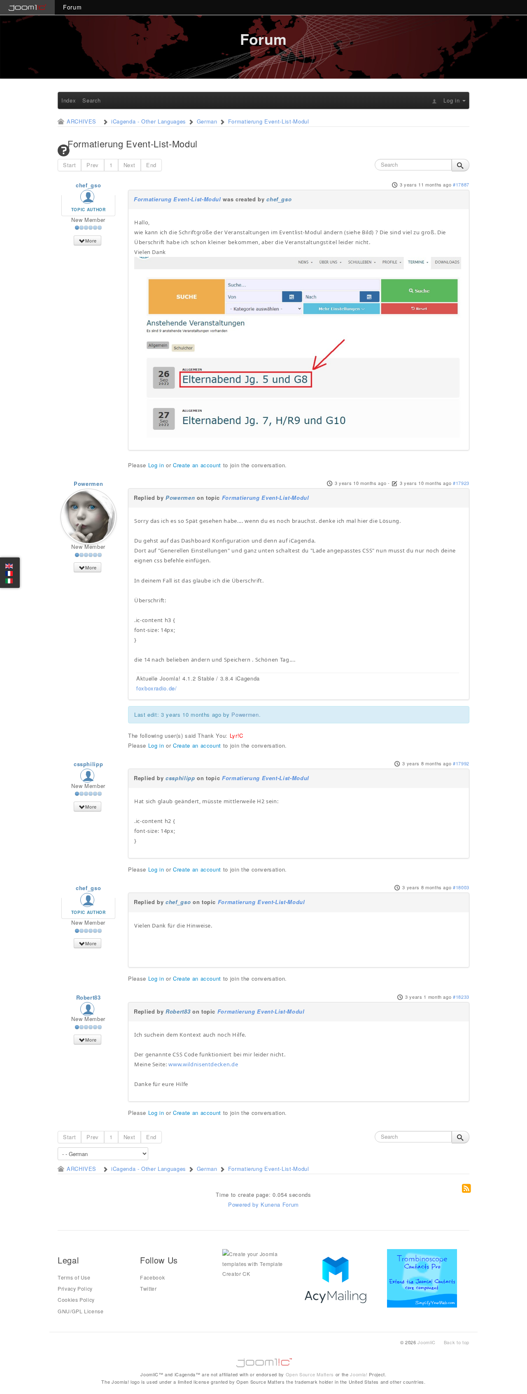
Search (91, 100)
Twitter (148, 1288)
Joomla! (359, 1374)
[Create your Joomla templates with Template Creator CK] (257, 1263)
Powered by (243, 1204)
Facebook (152, 1277)
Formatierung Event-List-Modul (177, 199)
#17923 (461, 483)
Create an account (197, 465)
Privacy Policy (75, 1288)
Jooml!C (263, 1361)
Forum (72, 7)
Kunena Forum (280, 1204)
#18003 (461, 887)
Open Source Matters (310, 1374)
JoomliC (426, 1342)
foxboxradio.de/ (156, 688)
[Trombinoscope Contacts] (423, 1277)
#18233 (461, 996)
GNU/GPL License (81, 1311)
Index (68, 100)
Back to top (456, 1342)
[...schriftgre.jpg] (297, 346)
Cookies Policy (76, 1299)
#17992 (461, 763)
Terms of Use (74, 1277)
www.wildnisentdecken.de (203, 1064)
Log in (156, 465)
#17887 (461, 184)
